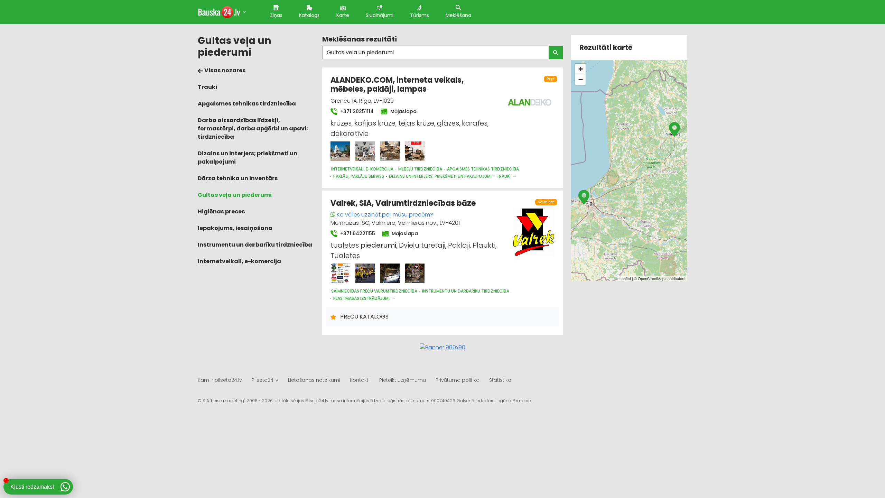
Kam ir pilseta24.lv (220, 380)
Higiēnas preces (221, 211)
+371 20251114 (356, 111)
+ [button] (580, 69)
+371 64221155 (357, 233)
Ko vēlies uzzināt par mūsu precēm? (385, 215)
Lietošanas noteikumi (314, 380)
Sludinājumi (379, 15)
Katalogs (309, 15)
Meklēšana (458, 15)
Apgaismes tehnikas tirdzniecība (247, 104)
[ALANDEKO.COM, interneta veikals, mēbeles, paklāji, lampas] (340, 151)
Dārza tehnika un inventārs (238, 178)
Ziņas (276, 15)
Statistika (500, 380)
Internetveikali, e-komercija (239, 261)
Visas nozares (224, 70)
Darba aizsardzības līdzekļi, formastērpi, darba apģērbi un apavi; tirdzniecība (253, 128)
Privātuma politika (457, 380)
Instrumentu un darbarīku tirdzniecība (255, 245)
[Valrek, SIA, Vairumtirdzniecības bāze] (340, 273)
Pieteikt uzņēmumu (402, 380)
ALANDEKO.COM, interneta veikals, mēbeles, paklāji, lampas (397, 84)
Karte (342, 15)
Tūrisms (419, 15)
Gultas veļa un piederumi (235, 195)
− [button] (580, 79)
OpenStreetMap (651, 278)
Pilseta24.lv (265, 380)
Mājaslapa (402, 111)
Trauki (207, 87)
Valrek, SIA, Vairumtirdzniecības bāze (403, 203)
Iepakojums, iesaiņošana (235, 228)
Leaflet (625, 278)
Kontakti (360, 380)
